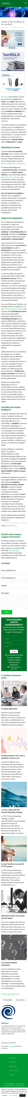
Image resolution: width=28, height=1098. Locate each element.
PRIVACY (12, 1075)
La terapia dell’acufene (9, 709)
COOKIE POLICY (14, 1070)
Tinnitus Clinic (14, 550)
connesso (11, 1046)
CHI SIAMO (12, 1058)
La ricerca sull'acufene (16, 27)
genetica (11, 994)
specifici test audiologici (11, 177)
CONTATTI (12, 1062)
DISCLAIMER (13, 1066)
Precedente (8, 1000)
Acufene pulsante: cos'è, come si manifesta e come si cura (13, 757)
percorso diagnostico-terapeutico (13, 163)
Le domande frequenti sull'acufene (9, 964)
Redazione (4, 27)
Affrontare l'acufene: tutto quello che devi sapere (12, 917)
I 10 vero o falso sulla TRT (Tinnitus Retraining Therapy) (11, 811)
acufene (5, 97)
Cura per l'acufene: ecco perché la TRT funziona (12, 865)
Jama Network (11, 526)
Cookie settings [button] (13, 1095)
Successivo (20, 1000)
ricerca (17, 994)
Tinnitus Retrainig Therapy (13, 309)
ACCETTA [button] (22, 1095)
